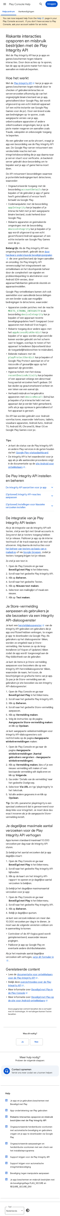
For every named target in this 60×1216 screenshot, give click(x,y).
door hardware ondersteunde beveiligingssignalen (29, 253)
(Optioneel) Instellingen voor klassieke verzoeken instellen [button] (25, 506)
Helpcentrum (8, 11)
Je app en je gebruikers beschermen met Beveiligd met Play (29, 1102)
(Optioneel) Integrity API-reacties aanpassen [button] (23, 496)
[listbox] (14, 1210)
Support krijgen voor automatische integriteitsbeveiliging (27, 1165)
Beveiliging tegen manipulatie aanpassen (29, 1173)
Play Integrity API (23, 83)
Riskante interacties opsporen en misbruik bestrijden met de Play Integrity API (31, 1119)
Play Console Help (19, 4)
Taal (10, 1207)
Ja (22, 1042)
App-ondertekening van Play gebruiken (28, 1110)
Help (39, 18)
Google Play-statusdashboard (32, 452)
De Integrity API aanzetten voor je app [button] (26, 487)
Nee (36, 1042)
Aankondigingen (26, 11)
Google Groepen (32, 552)
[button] (4, 4)
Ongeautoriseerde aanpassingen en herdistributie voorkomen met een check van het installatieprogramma (31, 1147)
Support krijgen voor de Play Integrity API (30, 1157)
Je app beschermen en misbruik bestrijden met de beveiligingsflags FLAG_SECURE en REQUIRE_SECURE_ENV (32, 1183)
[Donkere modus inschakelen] (27, 1210)
